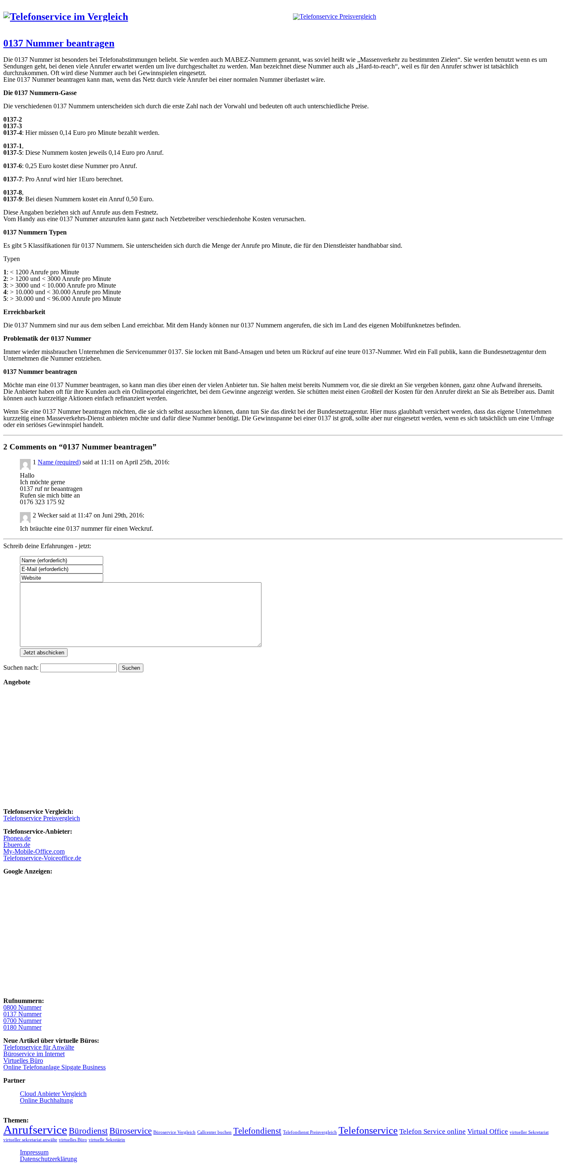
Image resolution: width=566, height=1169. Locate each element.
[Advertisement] (252, 744)
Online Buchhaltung (46, 1100)
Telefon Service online (432, 1131)
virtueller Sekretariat (529, 1132)
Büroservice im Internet (34, 1053)
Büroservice (130, 1131)
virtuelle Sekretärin (107, 1139)
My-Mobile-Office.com (34, 851)
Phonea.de (17, 838)
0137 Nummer (22, 1014)
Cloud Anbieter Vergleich (53, 1093)
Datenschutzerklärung (48, 1158)
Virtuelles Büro (23, 1060)
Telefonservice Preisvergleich (41, 818)
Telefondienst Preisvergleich (310, 1132)
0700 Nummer (22, 1020)
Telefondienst (257, 1131)
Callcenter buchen (214, 1132)
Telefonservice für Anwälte (38, 1047)
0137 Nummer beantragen (58, 43)
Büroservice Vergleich (174, 1132)
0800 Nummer (22, 1007)
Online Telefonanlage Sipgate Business (54, 1067)
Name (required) (59, 462)
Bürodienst (88, 1131)
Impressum (34, 1152)
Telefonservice (368, 1130)
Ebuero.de (16, 844)
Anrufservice (35, 1129)
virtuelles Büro (73, 1139)
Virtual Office (487, 1131)
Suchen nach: (21, 667)
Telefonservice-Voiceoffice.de (42, 857)
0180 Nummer (22, 1027)
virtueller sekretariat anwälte (30, 1139)
